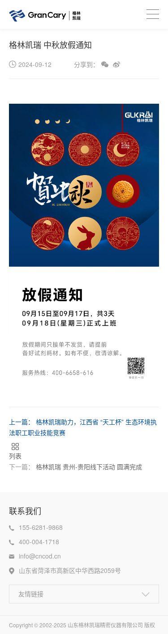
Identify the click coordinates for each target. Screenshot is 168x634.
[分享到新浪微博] (116, 64)
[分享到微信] (104, 64)
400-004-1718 (39, 541)
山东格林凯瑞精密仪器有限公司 (105, 625)
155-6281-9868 (41, 527)
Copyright (21, 625)
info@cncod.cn (40, 555)
